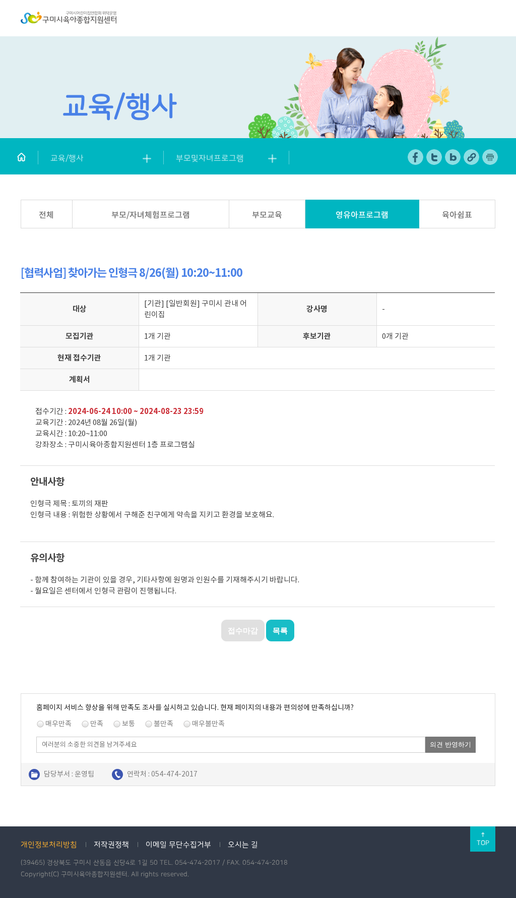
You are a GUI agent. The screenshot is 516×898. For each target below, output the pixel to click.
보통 (128, 723)
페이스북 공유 (416, 157)
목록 (280, 630)
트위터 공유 (434, 157)
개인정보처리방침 (49, 845)
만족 (96, 723)
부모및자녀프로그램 (210, 158)
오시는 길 (243, 845)
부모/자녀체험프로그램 (150, 215)
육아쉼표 (457, 215)
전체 (46, 215)
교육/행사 (67, 158)
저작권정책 (111, 845)
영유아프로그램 (362, 215)
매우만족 (58, 723)
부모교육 (267, 215)
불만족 (163, 723)
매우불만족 (208, 723)
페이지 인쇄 (490, 157)
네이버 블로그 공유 (453, 157)
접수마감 (243, 630)
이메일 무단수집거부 (178, 845)
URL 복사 (472, 157)
